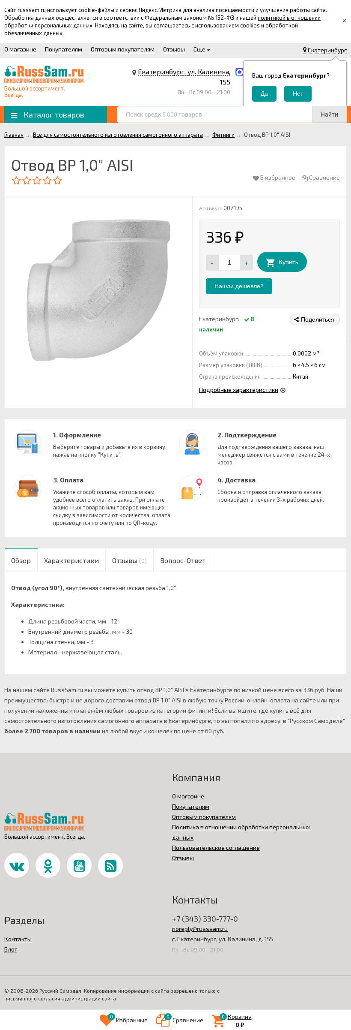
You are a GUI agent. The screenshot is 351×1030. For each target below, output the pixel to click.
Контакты (18, 939)
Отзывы (174, 49)
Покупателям (63, 49)
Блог (10, 949)
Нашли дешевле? (239, 286)
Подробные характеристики (238, 389)
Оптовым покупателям (123, 49)
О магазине (20, 49)
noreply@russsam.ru (200, 928)
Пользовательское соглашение (216, 847)
